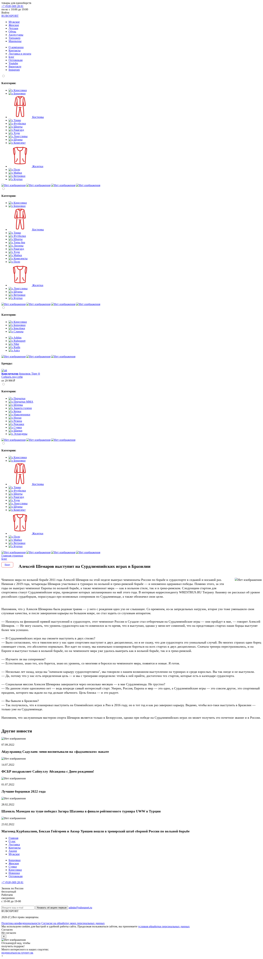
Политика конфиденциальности (21, 923)
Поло (16, 169)
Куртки (18, 179)
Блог (11, 56)
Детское (13, 28)
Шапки (17, 430)
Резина (17, 420)
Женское (14, 25)
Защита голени (22, 408)
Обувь (12, 31)
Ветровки (19, 175)
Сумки (17, 427)
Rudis (16, 347)
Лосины (18, 245)
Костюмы (37, 117)
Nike (16, 343)
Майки (17, 172)
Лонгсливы (20, 136)
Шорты (18, 126)
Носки (17, 417)
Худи (16, 133)
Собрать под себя (12, 376)
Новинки (14, 873)
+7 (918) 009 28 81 (12, 6)
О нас (12, 841)
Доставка (14, 844)
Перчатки (19, 398)
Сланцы (18, 331)
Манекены (15, 41)
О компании (16, 47)
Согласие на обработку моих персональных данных (73, 923)
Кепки (17, 411)
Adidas (17, 337)
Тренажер (14, 37)
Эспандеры (20, 433)
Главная (13, 838)
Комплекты (20, 258)
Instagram (14, 69)
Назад (7, 564)
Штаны (18, 139)
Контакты (15, 50)
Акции (13, 850)
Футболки (19, 123)
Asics (16, 350)
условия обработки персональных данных (164, 926)
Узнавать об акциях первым (52, 907)
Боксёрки (19, 328)
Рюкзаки (18, 424)
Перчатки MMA (23, 401)
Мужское (14, 21)
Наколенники (21, 414)
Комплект (19, 142)
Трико (17, 120)
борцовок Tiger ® (20, 373)
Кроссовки (20, 90)
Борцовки (19, 93)
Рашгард (18, 129)
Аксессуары (16, 34)
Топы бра (19, 242)
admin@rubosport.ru (80, 907)
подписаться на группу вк (17, 952)
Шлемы (18, 404)
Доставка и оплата (20, 53)
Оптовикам (16, 60)
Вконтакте (15, 66)
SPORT (10, 15)
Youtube (13, 63)
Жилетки (37, 166)
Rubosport (19, 340)
